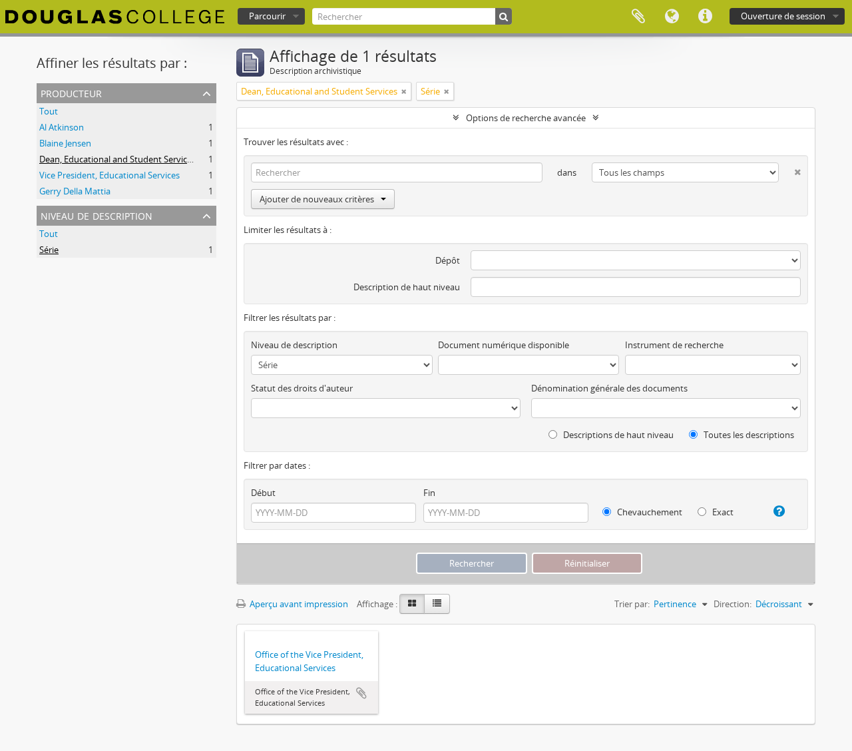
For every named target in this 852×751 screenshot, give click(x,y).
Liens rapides (705, 16)
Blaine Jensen (65, 143)
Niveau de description (96, 215)
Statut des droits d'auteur (302, 388)
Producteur (71, 92)
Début (263, 493)
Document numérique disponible (503, 345)
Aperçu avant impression (298, 604)
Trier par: (632, 604)
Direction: (732, 604)
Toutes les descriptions (748, 435)
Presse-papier (638, 16)
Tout (48, 111)
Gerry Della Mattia (74, 191)
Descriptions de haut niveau (617, 435)
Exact (722, 512)
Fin (429, 493)
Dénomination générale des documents (609, 388)
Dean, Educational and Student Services (117, 159)
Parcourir (267, 16)
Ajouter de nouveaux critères (317, 199)
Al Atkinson (61, 127)
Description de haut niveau (406, 287)
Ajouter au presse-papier (361, 693)
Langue (671, 16)
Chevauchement (648, 512)
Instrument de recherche (674, 345)
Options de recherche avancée (526, 118)
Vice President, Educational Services (109, 175)
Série (49, 250)
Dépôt (447, 260)
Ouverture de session (783, 16)
